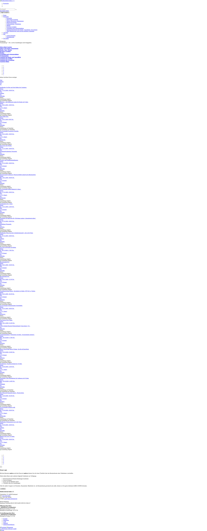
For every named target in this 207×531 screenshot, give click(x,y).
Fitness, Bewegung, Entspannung (15, 21)
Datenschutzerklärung (8, 524)
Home (4, 15)
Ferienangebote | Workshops (13, 24)
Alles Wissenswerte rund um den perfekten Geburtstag (20, 31)
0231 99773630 (6, 496)
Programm (6, 16)
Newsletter (6, 38)
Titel (1, 80)
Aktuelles (5, 32)
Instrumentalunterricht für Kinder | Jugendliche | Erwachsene (21, 29)
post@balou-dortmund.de (10, 498)
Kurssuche (6, 3)
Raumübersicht (10, 37)
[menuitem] (105, 3)
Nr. (1, 84)
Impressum (6, 520)
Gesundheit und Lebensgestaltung (15, 28)
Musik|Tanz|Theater (11, 22)
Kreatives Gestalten (11, 27)
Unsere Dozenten (10, 35)
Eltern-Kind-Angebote (12, 19)
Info (4, 34)
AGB (4, 521)
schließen (3, 488)
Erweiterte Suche (4, 10)
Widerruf (5, 523)
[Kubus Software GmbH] (2, 530)
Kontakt (5, 518)
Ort (1, 83)
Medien (8, 25)
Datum (1, 81)
